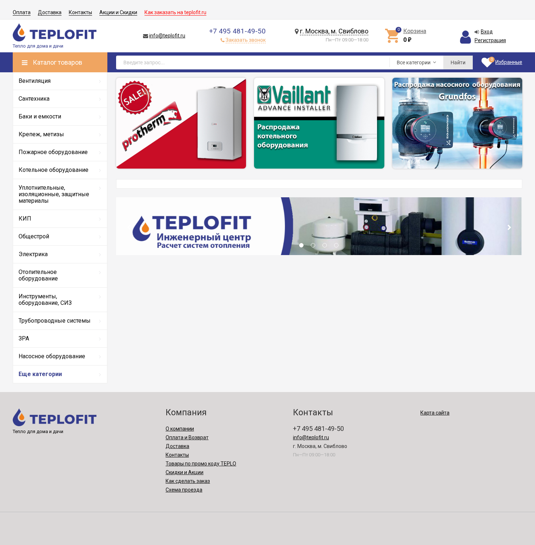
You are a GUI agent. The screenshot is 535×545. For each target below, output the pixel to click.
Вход (487, 32)
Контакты (80, 12)
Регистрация (490, 40)
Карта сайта (434, 413)
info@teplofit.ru (167, 36)
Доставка (50, 12)
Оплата (22, 12)
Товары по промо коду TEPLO (201, 464)
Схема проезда (184, 490)
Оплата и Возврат (187, 437)
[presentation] (128, 227)
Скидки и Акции (184, 472)
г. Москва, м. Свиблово (334, 31)
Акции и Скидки (118, 12)
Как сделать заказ (188, 481)
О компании (180, 429)
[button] (301, 247)
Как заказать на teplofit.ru (175, 12)
